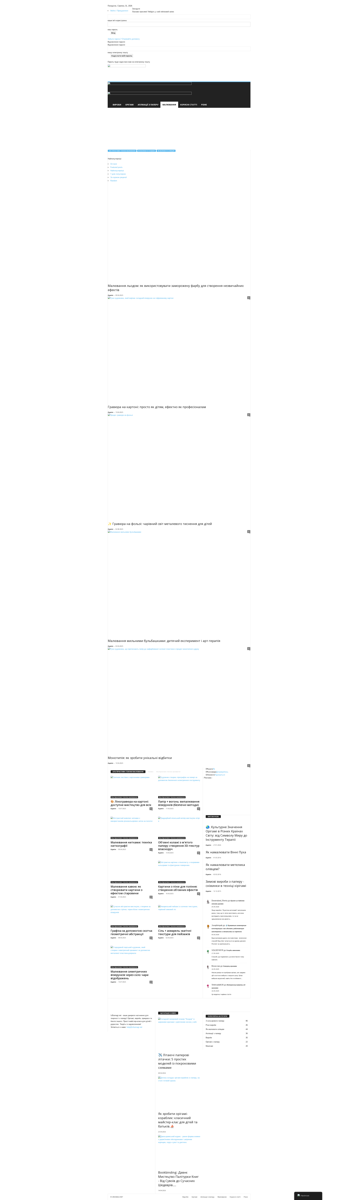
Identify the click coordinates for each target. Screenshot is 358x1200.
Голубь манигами (233, 950)
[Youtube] (138, 6)
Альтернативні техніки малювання (122, 151)
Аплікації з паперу (148, 104)
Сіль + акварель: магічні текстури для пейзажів (174, 932)
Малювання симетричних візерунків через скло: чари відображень (130, 975)
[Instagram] (135, 6)
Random (113, 181)
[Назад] (140, 6)
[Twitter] (137, 6)
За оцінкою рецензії (118, 177)
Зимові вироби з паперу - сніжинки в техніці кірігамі (226, 883)
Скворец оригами (230, 966)
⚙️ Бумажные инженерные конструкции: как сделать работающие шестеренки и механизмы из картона (229, 928)
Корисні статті (188, 104)
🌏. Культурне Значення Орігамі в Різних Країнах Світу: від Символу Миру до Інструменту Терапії (226, 833)
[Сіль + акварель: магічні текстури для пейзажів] (179, 916)
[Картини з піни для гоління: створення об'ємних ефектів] (179, 872)
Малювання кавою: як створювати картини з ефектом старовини (126, 890)
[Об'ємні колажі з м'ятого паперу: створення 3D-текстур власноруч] (179, 828)
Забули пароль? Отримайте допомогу (124, 39)
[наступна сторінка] (205, 896)
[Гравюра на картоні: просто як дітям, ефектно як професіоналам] (179, 349)
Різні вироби (211, 1025)
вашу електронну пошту (118, 52)
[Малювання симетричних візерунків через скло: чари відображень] (132, 957)
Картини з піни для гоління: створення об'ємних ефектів (178, 888)
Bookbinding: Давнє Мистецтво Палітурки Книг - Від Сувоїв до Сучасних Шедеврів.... (178, 1178)
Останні (113, 164)
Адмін (110, 295)
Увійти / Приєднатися (119, 11)
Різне (204, 104)
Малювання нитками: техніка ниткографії (131, 844)
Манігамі (209, 1046)
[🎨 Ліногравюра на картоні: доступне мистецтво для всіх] (132, 787)
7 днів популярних (118, 174)
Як (214, 769)
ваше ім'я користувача (117, 20)
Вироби (117, 104)
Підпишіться (220, 775)
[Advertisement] (197, 69)
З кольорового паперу (215, 1021)
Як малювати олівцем (166, 151)
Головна (150, 772)
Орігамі (129, 104)
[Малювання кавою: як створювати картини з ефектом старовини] (132, 872)
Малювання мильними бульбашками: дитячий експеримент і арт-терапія (164, 641)
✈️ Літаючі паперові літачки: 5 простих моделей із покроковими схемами (177, 1061)
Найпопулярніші (117, 171)
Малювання (169, 104)
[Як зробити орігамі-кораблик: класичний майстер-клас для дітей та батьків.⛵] (179, 1092)
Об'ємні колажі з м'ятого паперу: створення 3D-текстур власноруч (178, 846)
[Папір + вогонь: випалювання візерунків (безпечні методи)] (179, 787)
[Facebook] (133, 6)
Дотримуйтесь (222, 772)
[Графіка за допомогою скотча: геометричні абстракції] (132, 916)
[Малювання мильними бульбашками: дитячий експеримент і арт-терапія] (179, 583)
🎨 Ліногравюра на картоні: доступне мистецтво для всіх (131, 803)
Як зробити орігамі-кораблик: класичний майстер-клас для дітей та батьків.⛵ (177, 1120)
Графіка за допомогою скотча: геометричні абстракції (131, 932)
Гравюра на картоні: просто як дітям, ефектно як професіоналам (157, 407)
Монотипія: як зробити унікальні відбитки (140, 758)
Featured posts (116, 167)
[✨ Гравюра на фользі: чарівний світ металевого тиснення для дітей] (179, 466)
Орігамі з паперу (213, 1042)
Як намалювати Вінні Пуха (226, 852)
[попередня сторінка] (203, 896)
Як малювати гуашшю (146, 151)
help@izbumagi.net (134, 1027)
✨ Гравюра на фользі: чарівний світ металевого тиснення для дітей (160, 524)
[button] (246, 95)
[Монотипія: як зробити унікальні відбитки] (179, 700)
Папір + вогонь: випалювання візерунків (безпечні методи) (178, 803)
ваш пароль (113, 30)
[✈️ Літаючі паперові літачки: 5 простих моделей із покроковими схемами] (179, 1033)
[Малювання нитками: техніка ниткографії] (132, 828)
